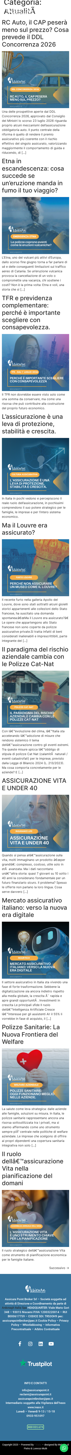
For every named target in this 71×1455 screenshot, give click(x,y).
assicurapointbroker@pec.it (19, 1320)
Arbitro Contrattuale (47, 1329)
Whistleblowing (32, 1325)
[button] (64, 10)
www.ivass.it (36, 1407)
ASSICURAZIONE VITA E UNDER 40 (34, 784)
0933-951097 (35, 1416)
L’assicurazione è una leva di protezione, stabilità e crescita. (32, 424)
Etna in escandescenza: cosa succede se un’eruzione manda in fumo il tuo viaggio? (33, 175)
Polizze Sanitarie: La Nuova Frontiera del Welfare (31, 1034)
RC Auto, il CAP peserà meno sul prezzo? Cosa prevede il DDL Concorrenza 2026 (35, 33)
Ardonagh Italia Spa (14, 1307)
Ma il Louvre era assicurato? (24, 529)
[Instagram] (30, 1343)
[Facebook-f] (20, 1343)
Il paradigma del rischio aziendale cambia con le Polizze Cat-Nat (35, 657)
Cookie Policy (47, 1320)
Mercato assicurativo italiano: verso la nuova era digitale (34, 908)
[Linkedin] (40, 1343)
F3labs (37, 1444)
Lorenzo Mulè (40, 1448)
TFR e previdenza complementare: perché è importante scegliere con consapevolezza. (31, 312)
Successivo (59, 1268)
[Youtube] (51, 1343)
